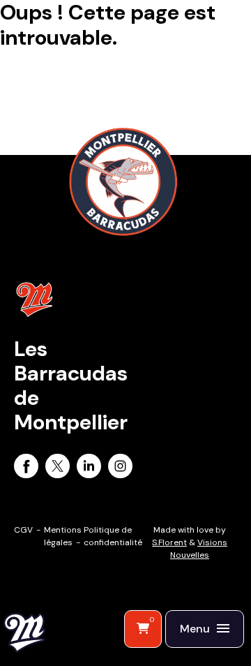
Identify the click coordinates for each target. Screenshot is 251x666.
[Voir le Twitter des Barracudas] (57, 468)
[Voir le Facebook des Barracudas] (26, 468)
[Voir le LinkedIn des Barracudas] (89, 468)
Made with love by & (189, 542)
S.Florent (169, 542)
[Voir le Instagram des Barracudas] (120, 468)
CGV (23, 529)
